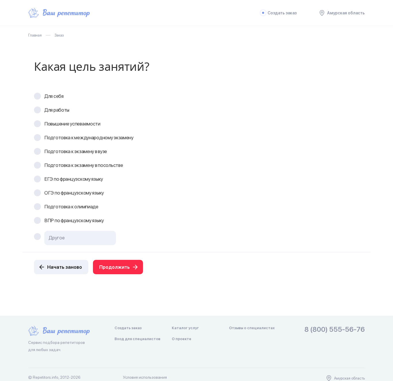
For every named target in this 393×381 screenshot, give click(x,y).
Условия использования (145, 377)
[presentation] (80, 238)
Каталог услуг (185, 328)
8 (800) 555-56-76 (334, 330)
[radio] (37, 96)
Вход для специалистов (137, 339)
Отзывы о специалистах (252, 328)
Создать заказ (282, 13)
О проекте (181, 339)
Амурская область (346, 13)
